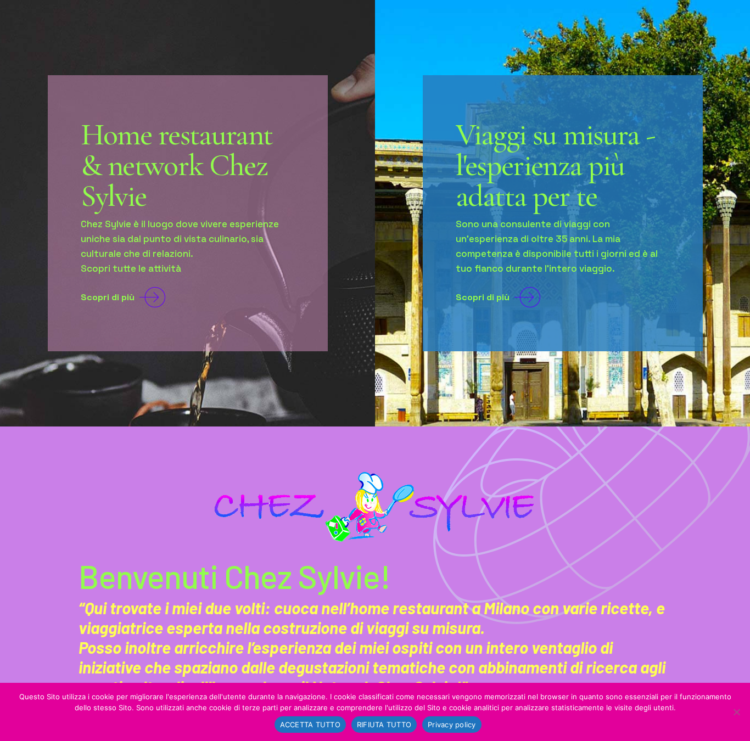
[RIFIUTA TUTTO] (736, 711)
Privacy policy (452, 724)
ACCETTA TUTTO (310, 724)
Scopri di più (108, 297)
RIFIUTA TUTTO (384, 724)
